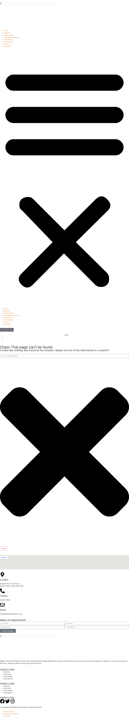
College (6, 44)
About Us (7, 33)
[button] (64, 177)
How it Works (8, 42)
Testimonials (8, 39)
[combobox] (64, 356)
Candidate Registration (11, 37)
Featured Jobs (8, 35)
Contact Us (7, 46)
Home (6, 30)
